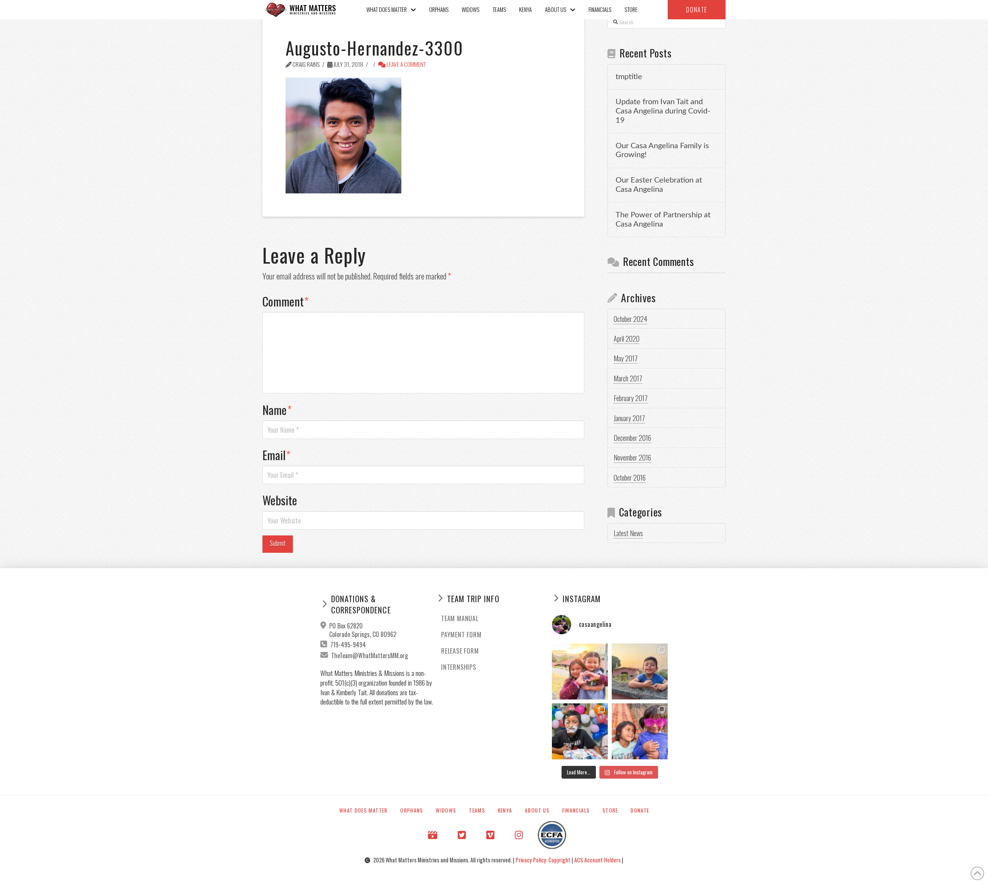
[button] (697, 9)
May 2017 (626, 358)
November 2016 (632, 457)
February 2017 (631, 398)
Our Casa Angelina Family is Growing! (662, 150)
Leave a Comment (406, 64)
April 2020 (626, 339)
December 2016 (632, 438)
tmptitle (629, 77)
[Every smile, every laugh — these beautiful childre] (640, 671)
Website (279, 500)
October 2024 (630, 319)
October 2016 (630, 477)
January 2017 (629, 418)
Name (277, 409)
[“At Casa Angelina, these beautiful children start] (640, 731)
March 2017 (628, 378)
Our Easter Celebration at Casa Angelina (659, 184)
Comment (285, 301)
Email (276, 455)
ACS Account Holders (598, 860)
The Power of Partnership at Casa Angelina (663, 219)
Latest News (628, 533)
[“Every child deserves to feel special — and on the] (580, 731)
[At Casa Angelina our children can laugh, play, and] (580, 671)
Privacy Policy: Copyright (544, 860)
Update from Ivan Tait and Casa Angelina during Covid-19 (663, 111)
